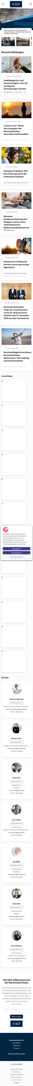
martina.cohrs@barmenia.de (16, 748)
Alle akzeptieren (16, 553)
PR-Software (16, 1072)
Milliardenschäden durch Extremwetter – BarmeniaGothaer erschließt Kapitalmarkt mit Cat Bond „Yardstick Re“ (17, 32)
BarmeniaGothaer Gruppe (16, 1054)
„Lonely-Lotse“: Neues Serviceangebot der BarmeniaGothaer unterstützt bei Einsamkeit (16, 129)
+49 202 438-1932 (16, 877)
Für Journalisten (16, 1077)
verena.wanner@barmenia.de (16, 958)
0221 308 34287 (16, 835)
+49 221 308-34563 (16, 919)
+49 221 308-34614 (16, 793)
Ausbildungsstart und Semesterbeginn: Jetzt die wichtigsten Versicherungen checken (16, 84)
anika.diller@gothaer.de (16, 916)
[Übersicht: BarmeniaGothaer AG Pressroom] (16, 4)
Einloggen (16, 1082)
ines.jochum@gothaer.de (17, 832)
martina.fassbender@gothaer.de (16, 709)
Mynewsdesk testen (16, 1074)
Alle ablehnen (16, 549)
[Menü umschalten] (3, 4)
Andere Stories (16, 1080)
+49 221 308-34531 (16, 712)
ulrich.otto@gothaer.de (16, 790)
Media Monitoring (16, 1069)
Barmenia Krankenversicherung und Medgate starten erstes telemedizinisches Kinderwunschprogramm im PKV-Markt (16, 223)
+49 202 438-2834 (16, 751)
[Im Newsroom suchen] (30, 4)
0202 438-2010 (16, 961)
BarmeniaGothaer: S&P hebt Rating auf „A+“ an (23, 43)
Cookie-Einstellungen (16, 556)
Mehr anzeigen (16, 1016)
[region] (16, 543)
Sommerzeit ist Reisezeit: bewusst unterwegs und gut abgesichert (16, 264)
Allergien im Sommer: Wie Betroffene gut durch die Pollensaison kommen (16, 174)
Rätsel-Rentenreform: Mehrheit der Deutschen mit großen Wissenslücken (7, 43)
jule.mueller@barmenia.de (16, 874)
